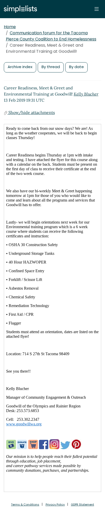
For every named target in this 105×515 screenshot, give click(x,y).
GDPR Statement (82, 504)
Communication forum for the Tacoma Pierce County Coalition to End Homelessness (51, 36)
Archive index (20, 66)
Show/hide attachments (31, 112)
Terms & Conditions (25, 504)
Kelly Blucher (86, 94)
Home (10, 27)
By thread (51, 66)
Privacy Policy (55, 504)
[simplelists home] (19, 9)
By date (76, 66)
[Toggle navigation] (96, 9)
